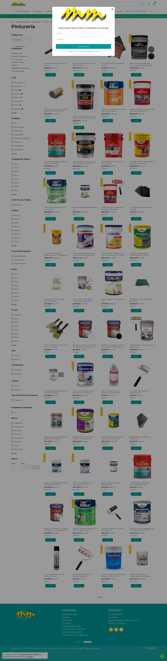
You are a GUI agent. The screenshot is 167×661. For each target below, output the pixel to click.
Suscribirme (83, 46)
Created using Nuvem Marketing (83, 54)
